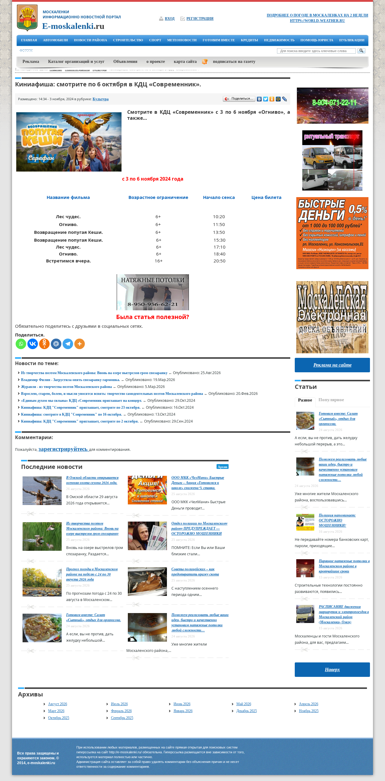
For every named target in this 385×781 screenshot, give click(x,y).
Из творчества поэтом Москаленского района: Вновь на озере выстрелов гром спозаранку (94, 373)
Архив (222, 467)
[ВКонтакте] (259, 99)
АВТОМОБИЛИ (55, 40)
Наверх (332, 669)
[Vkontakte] (32, 344)
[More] (79, 344)
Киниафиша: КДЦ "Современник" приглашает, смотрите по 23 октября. (80, 407)
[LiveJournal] (285, 99)
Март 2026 (56, 711)
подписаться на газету (234, 61)
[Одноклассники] (272, 99)
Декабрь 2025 (246, 711)
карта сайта (185, 61)
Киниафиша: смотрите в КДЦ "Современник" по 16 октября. (71, 414)
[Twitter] (266, 99)
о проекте (155, 61)
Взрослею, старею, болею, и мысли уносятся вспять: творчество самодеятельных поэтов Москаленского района (112, 394)
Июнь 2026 (182, 704)
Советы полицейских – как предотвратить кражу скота (195, 571)
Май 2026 (243, 704)
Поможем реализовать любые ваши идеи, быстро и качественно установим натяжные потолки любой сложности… (200, 622)
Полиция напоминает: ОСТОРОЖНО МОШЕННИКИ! (337, 520)
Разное (305, 400)
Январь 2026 (183, 711)
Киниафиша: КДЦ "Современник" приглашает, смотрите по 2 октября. (80, 421)
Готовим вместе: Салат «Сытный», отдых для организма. (93, 617)
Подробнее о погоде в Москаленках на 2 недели (317, 15)
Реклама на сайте (332, 364)
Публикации (352, 40)
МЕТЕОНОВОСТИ (182, 40)
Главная (29, 40)
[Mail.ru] (56, 344)
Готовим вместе (219, 40)
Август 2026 (57, 704)
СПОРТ (155, 40)
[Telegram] (68, 344)
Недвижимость (279, 40)
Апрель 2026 (308, 704)
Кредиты (249, 40)
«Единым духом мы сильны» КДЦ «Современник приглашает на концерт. (81, 400)
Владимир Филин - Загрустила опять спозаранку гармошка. (70, 380)
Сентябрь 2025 (122, 718)
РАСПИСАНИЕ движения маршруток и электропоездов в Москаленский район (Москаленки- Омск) (344, 614)
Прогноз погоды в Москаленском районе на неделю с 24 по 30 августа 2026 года (92, 574)
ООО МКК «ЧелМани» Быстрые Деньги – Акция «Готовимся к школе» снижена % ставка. (197, 482)
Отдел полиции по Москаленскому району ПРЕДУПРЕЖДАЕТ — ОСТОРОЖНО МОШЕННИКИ (199, 528)
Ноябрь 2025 (309, 711)
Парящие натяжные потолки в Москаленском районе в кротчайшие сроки (344, 566)
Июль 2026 (119, 704)
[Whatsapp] (21, 344)
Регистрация (200, 19)
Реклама (31, 61)
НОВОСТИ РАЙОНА (90, 40)
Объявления (125, 61)
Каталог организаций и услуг (76, 61)
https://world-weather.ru (317, 21)
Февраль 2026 (121, 711)
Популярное (331, 399)
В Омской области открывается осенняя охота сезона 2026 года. (92, 480)
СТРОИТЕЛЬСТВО (128, 40)
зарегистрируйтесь (63, 449)
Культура (101, 99)
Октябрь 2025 (58, 718)
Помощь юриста (316, 40)
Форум (26, 51)
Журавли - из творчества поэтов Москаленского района (66, 387)
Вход (169, 19)
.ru (73, 26)
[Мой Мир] (278, 99)
